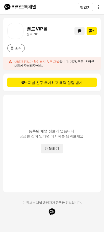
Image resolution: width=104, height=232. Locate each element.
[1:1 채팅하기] (79, 31)
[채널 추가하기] (92, 31)
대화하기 (52, 148)
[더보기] (97, 7)
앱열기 (85, 7)
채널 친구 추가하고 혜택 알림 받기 (55, 82)
